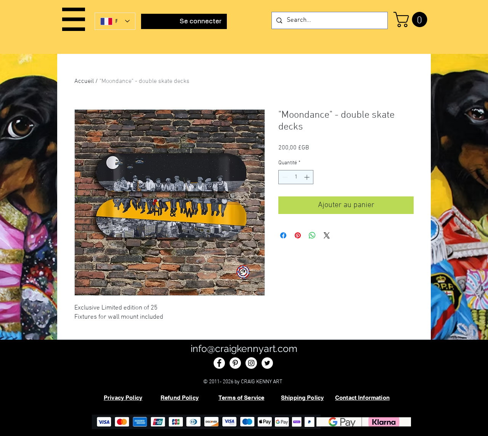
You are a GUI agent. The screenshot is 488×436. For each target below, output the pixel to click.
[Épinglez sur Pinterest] (297, 235)
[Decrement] (284, 177)
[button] (73, 19)
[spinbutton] (296, 177)
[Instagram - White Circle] (251, 363)
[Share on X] (326, 235)
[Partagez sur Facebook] (283, 235)
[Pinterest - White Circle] (235, 363)
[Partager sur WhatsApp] (312, 235)
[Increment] (307, 177)
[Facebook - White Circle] (219, 363)
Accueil (84, 81)
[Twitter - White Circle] (267, 363)
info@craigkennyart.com (244, 348)
